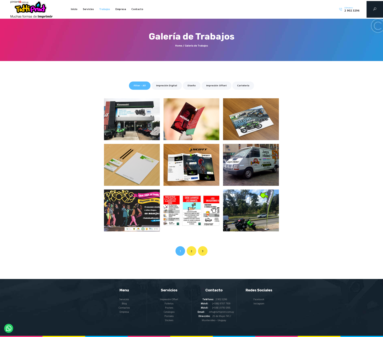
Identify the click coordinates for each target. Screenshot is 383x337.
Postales (169, 316)
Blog (124, 304)
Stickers (169, 320)
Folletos (169, 304)
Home (178, 46)
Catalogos (169, 312)
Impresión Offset (169, 300)
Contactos (124, 308)
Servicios (124, 300)
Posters (169, 308)
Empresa (124, 312)
